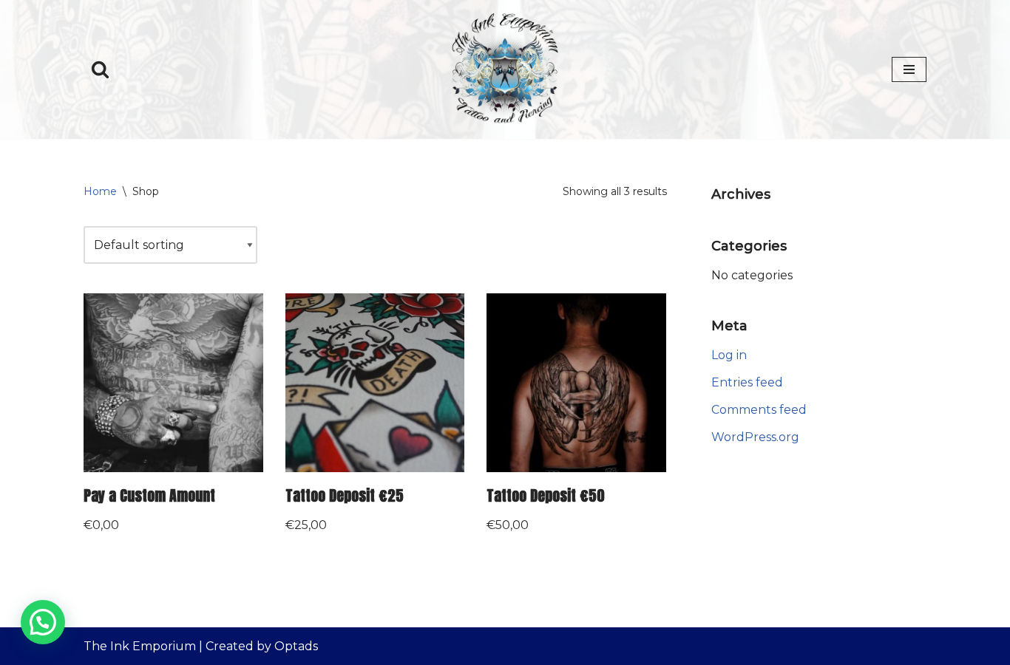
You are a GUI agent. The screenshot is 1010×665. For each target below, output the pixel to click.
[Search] (100, 69)
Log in (729, 355)
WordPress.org (755, 437)
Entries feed (747, 382)
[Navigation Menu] (909, 69)
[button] (43, 622)
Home (100, 191)
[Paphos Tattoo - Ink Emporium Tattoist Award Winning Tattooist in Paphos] (505, 69)
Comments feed (759, 410)
